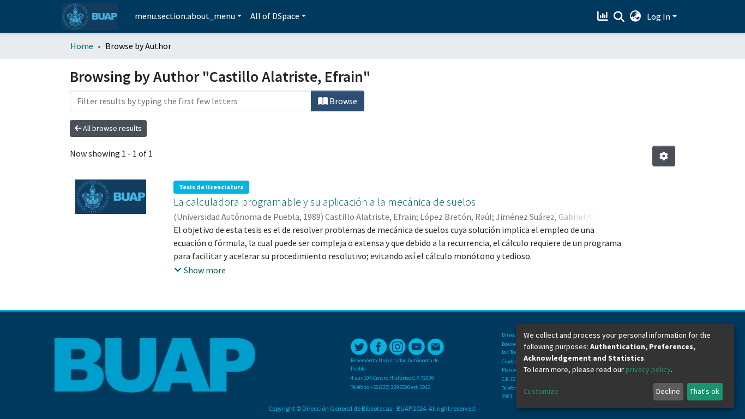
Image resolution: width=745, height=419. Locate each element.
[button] (636, 16)
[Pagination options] (663, 156)
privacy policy (648, 369)
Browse (342, 100)
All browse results (111, 128)
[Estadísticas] (604, 16)
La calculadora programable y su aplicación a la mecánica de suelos (324, 201)
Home (81, 45)
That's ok (704, 391)
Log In (658, 16)
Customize (541, 391)
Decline (668, 391)
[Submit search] (619, 17)
